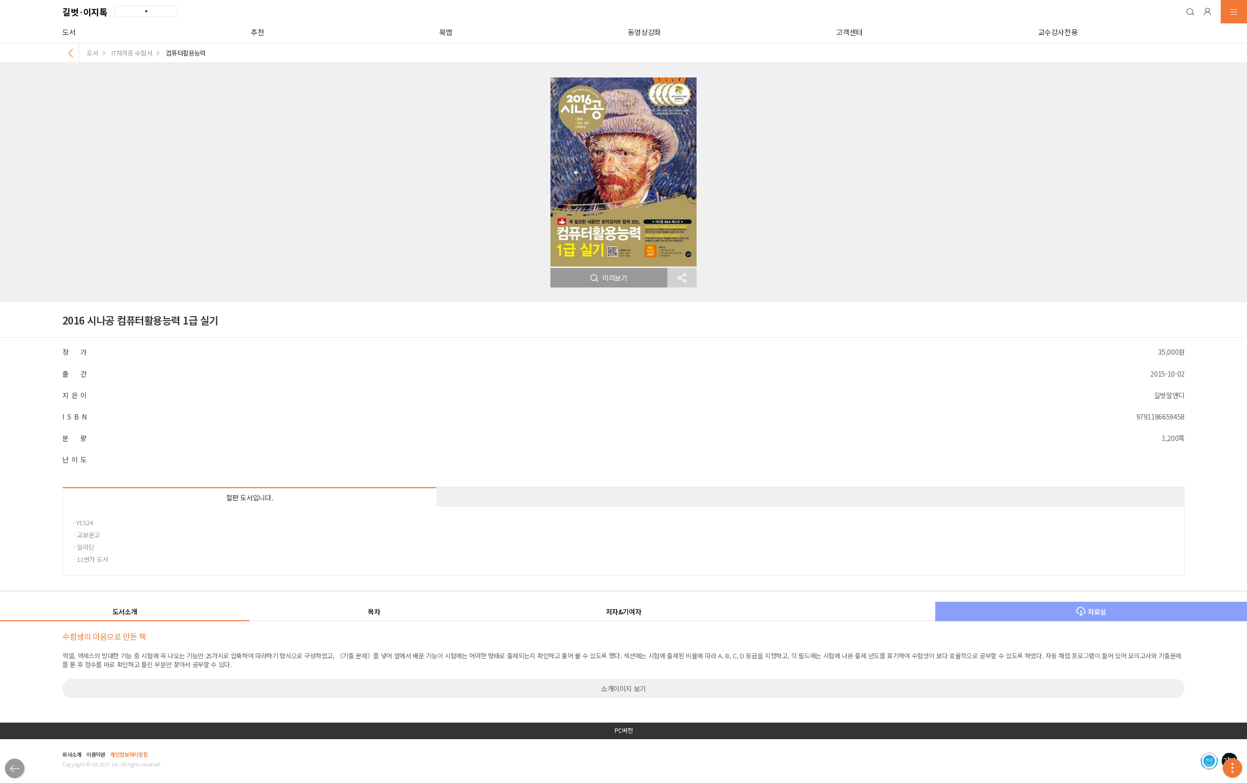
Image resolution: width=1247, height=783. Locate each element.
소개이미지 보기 (623, 688)
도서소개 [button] (125, 611)
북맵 (446, 32)
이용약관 (95, 754)
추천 (257, 32)
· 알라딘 (83, 547)
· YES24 (83, 522)
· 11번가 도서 (90, 559)
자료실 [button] (1097, 611)
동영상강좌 (644, 32)
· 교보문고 (86, 534)
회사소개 (71, 754)
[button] (1190, 11)
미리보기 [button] (615, 278)
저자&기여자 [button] (624, 611)
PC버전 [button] (624, 730)
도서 (69, 32)
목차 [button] (374, 611)
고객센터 (849, 32)
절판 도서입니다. (249, 497)
